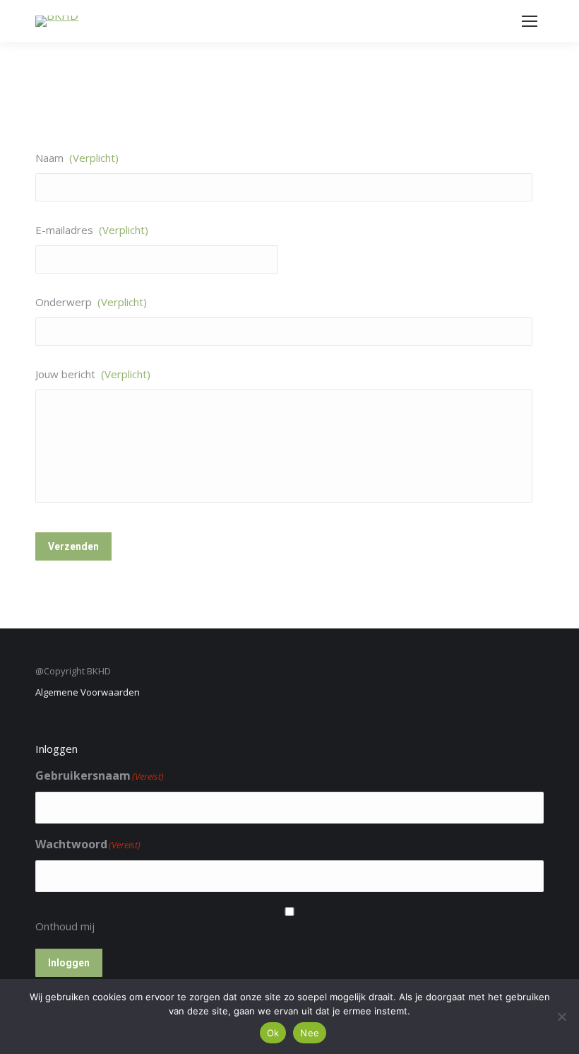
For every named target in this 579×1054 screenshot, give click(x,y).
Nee (309, 1032)
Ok (273, 1032)
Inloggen (69, 962)
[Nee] (561, 1016)
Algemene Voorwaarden (87, 692)
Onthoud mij (65, 926)
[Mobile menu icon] (529, 21)
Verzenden (73, 546)
